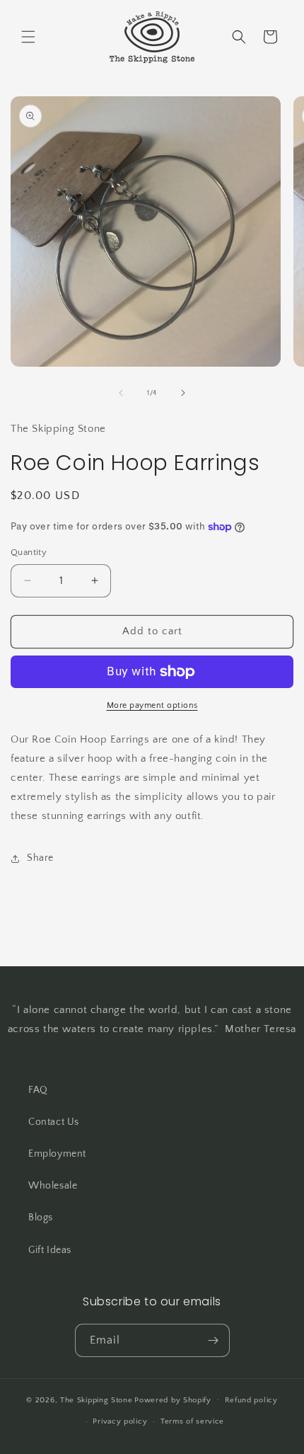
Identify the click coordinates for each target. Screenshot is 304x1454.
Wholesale (52, 1185)
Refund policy (251, 1400)
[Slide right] (183, 392)
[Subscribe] (213, 1340)
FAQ (38, 1090)
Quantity (29, 552)
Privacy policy (120, 1421)
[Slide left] (120, 392)
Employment (57, 1154)
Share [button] (40, 858)
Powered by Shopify (172, 1399)
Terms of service (192, 1421)
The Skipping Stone (96, 1399)
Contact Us (53, 1122)
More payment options (152, 705)
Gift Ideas (49, 1250)
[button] (28, 36)
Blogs (40, 1217)
